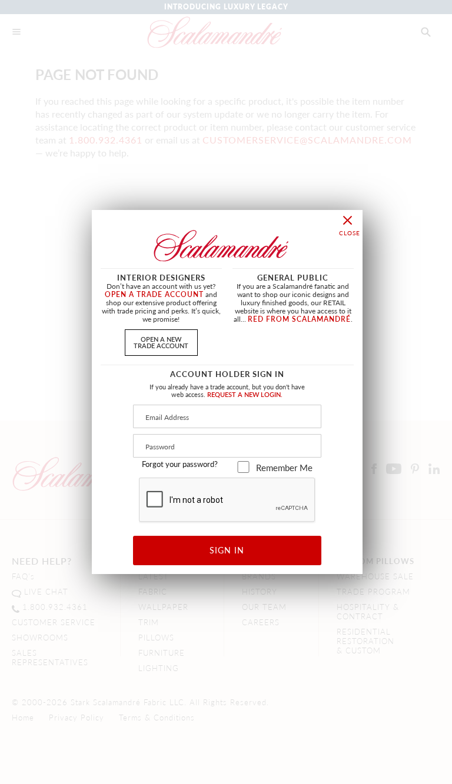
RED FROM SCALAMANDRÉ (299, 319)
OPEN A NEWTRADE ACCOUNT (161, 342)
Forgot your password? (180, 464)
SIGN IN (227, 550)
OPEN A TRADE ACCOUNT (154, 294)
